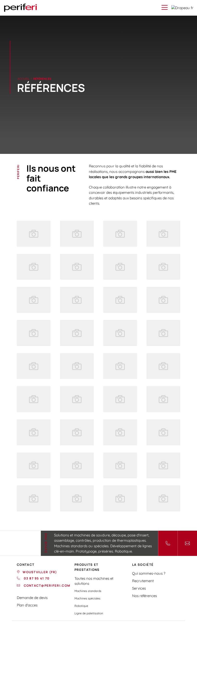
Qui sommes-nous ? (148, 573)
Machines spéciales (87, 598)
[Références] (33, 234)
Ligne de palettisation (88, 613)
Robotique (81, 606)
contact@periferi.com (46, 585)
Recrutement (143, 581)
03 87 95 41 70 (36, 578)
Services (139, 588)
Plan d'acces (27, 605)
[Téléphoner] (168, 543)
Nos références (144, 595)
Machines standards (87, 591)
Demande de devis (32, 597)
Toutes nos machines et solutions (93, 581)
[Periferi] (20, 8)
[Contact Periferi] (187, 543)
